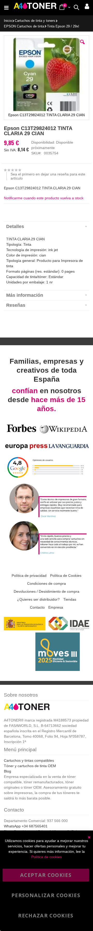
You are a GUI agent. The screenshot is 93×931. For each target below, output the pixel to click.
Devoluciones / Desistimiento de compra (46, 591)
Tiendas (69, 599)
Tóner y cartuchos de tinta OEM (30, 766)
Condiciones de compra (46, 583)
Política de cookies (46, 857)
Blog (7, 771)
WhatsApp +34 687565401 (26, 826)
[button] (82, 46)
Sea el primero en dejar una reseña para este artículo (48, 176)
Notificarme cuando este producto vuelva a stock (43, 198)
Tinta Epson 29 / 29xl (63, 26)
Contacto (37, 607)
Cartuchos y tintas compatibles (29, 760)
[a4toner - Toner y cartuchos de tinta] (35, 8)
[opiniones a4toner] (46, 517)
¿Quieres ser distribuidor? (38, 599)
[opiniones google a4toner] (46, 479)
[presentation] (46, 226)
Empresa (55, 607)
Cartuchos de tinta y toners (35, 21)
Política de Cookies (65, 575)
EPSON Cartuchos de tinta (24, 26)
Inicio (8, 21)
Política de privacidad (29, 575)
